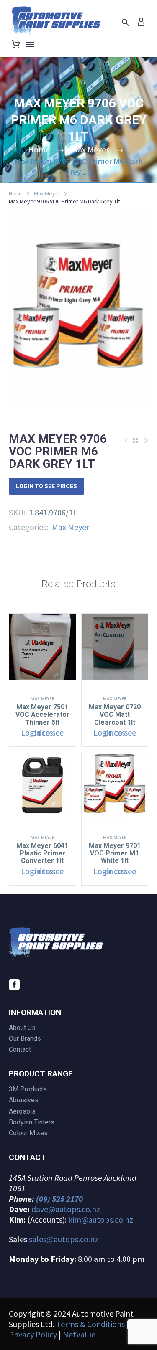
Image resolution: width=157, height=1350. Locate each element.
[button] (126, 22)
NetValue (79, 1334)
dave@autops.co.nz (65, 1209)
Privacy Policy (33, 1334)
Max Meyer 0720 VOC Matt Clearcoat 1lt (115, 714)
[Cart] (16, 44)
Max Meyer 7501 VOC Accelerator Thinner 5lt (42, 714)
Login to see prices (46, 486)
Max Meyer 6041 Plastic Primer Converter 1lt (42, 853)
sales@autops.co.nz (63, 1239)
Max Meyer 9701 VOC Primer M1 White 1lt (115, 853)
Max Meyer (47, 193)
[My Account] (141, 22)
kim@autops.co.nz (100, 1219)
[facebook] (14, 984)
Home (16, 193)
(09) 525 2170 (59, 1198)
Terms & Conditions (90, 1324)
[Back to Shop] (135, 440)
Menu (30, 44)
